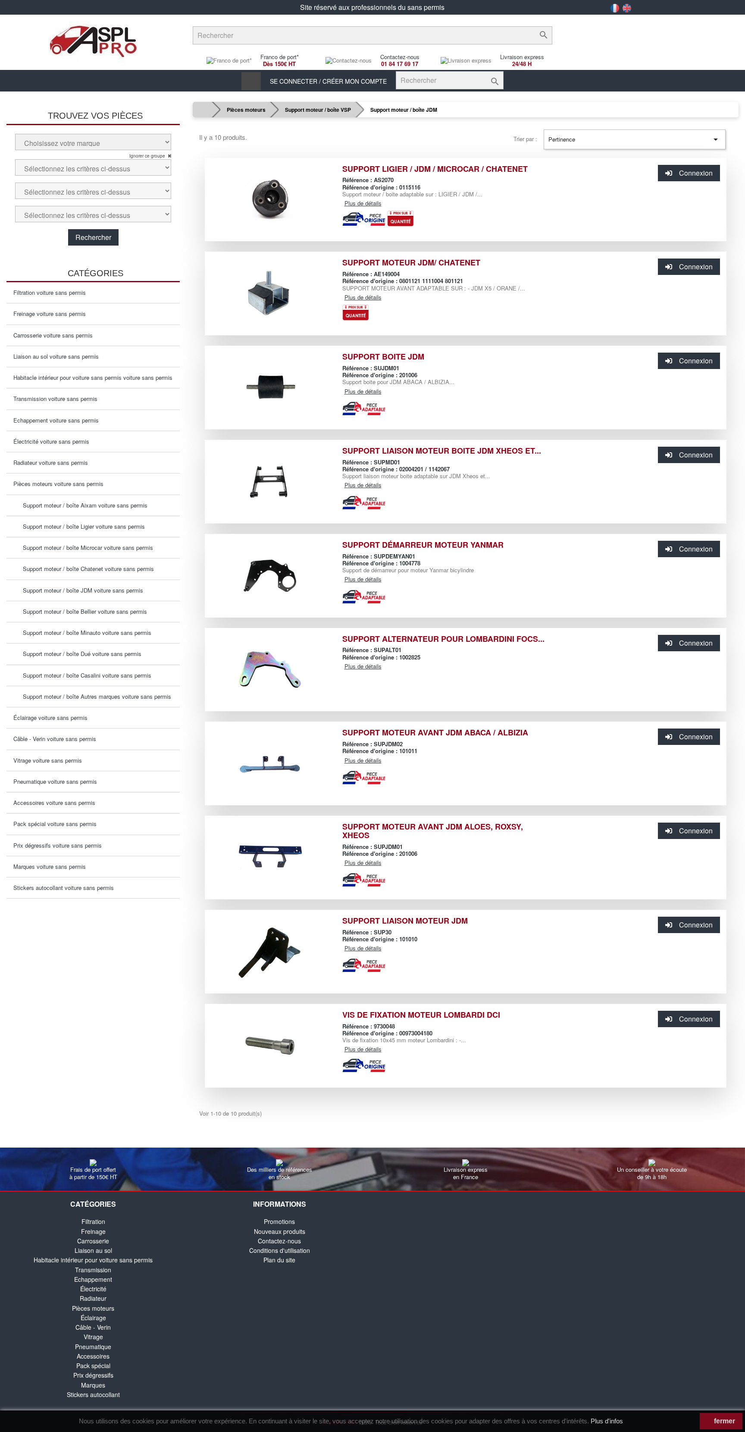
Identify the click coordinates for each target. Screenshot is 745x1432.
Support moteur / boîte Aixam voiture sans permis (82, 505)
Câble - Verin (93, 1327)
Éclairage (93, 1317)
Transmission (93, 1269)
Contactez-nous (279, 1240)
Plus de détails (363, 203)
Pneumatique (93, 1346)
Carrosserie (93, 1240)
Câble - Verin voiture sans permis (54, 739)
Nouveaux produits (279, 1231)
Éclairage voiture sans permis (50, 717)
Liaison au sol (93, 1250)
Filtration (93, 1221)
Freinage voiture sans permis (49, 313)
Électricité (93, 1288)
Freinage (93, 1231)
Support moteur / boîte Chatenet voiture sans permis (86, 569)
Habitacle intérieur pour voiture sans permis (93, 1259)
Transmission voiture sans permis (55, 398)
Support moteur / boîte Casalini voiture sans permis (84, 675)
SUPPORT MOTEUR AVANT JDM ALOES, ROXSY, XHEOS (432, 831)
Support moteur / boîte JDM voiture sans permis (80, 590)
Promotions (279, 1221)
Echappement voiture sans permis (56, 420)
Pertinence (634, 139)
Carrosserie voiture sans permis (53, 335)
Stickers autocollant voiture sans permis (63, 887)
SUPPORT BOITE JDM (383, 356)
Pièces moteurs (93, 1308)
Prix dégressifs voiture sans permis (57, 845)
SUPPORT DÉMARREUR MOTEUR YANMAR (423, 544)
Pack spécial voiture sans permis (55, 824)
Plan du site (279, 1259)
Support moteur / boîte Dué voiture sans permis (79, 654)
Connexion (696, 173)
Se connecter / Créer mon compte (328, 81)
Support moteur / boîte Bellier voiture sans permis (82, 611)
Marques (93, 1385)
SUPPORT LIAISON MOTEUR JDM (405, 920)
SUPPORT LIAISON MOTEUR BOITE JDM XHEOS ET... (441, 450)
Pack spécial (93, 1365)
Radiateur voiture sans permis (50, 462)
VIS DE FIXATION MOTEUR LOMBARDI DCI (421, 1014)
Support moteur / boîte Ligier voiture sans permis (81, 526)
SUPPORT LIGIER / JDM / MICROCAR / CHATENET (435, 168)
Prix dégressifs (93, 1375)
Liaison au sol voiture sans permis (56, 356)
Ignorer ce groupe (147, 156)
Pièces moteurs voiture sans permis (58, 483)
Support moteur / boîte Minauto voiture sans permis (84, 632)
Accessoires (93, 1356)
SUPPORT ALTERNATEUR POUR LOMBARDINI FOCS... (443, 638)
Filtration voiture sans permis (49, 292)
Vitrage (93, 1336)
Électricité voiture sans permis (51, 441)
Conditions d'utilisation (279, 1250)
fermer (723, 1421)
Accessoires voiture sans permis (54, 802)
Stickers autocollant (93, 1394)
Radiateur (93, 1298)
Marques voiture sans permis (49, 866)
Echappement (93, 1279)
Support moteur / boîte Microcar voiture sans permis (85, 547)
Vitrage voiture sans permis (47, 760)
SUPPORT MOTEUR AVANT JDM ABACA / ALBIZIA (435, 732)
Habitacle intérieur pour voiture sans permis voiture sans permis (92, 377)
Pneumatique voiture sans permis (55, 781)
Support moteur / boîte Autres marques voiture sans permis (94, 696)
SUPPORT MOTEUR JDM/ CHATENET (411, 262)
